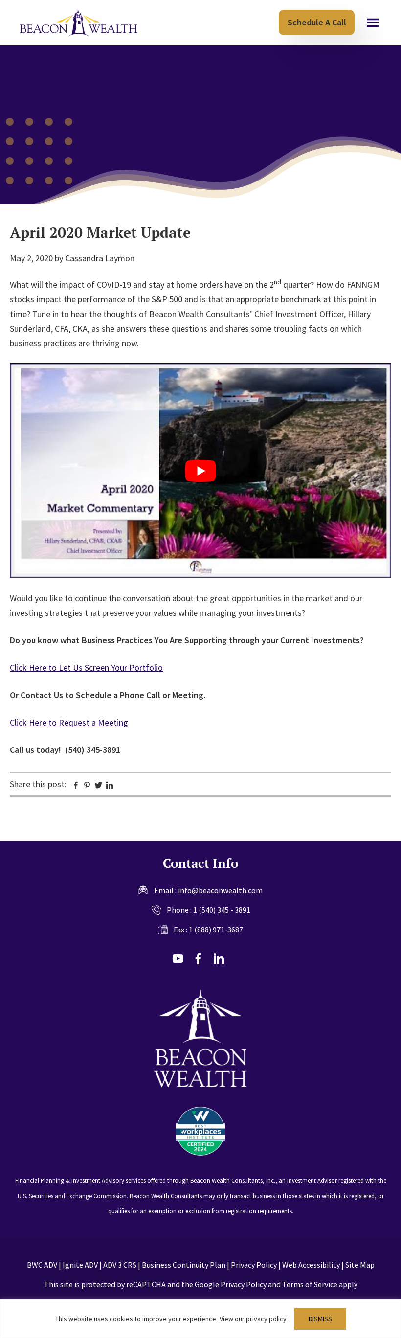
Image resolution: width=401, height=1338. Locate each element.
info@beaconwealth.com (220, 890)
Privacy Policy (254, 1265)
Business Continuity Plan (183, 1265)
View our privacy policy (253, 1319)
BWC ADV (42, 1265)
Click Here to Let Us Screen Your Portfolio (86, 667)
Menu (372, 23)
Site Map (360, 1265)
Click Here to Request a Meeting (69, 722)
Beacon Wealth (78, 22)
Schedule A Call (317, 22)
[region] (200, 1318)
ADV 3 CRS (119, 1265)
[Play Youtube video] (200, 470)
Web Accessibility (311, 1265)
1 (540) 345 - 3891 (221, 910)
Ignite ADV (80, 1265)
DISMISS (320, 1319)
